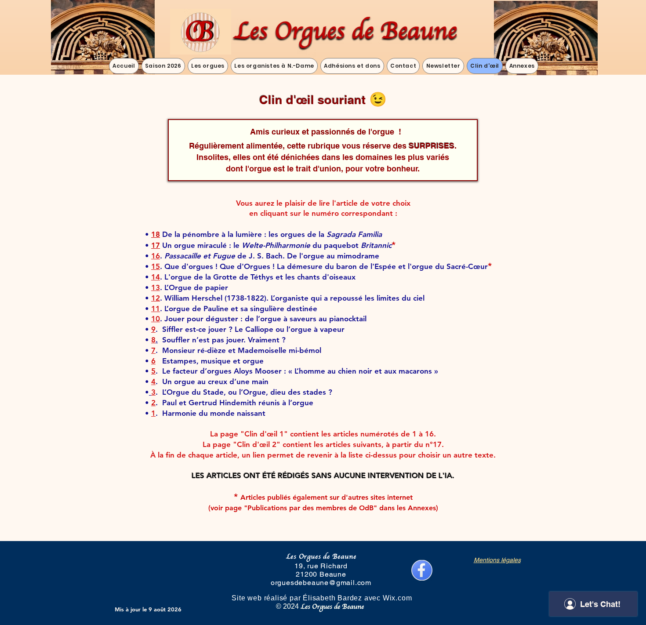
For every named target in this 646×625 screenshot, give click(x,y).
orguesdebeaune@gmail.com (321, 582)
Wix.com (402, 598)
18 (155, 234)
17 (155, 245)
